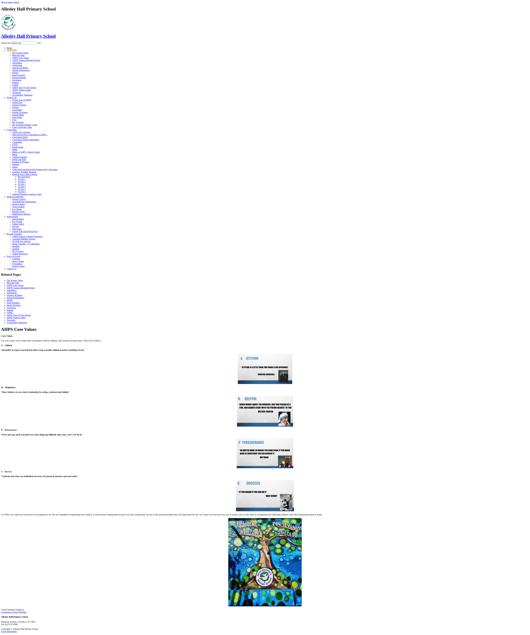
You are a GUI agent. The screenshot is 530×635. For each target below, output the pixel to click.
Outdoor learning (19, 157)
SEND (15, 73)
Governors (16, 80)
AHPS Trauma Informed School (26, 60)
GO (39, 43)
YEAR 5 (22, 189)
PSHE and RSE (19, 159)
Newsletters (17, 264)
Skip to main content (10, 2)
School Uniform (19, 105)
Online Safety (18, 224)
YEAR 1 (22, 179)
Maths (15, 149)
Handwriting (17, 147)
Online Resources (20, 254)
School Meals (18, 115)
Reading (15, 246)
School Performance (21, 70)
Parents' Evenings (20, 112)
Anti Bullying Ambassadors (24, 202)
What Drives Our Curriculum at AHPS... (30, 135)
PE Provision (18, 251)
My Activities (18, 122)
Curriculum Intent (20, 137)
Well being (17, 229)
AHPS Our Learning (21, 132)
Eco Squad (17, 209)
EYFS (15, 144)
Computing (17, 142)
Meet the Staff (18, 55)
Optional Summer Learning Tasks (27, 194)
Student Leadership (15, 197)
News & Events (13, 256)
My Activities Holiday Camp (24, 125)
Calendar (16, 259)
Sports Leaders (18, 204)
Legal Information (9, 631)
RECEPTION (24, 177)
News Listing (18, 261)
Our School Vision (20, 53)
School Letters (18, 266)
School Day (17, 102)
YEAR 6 (22, 192)
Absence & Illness (20, 68)
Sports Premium (19, 77)
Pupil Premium (18, 75)
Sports (15, 167)
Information (12, 50)
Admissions (17, 65)
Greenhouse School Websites (13, 612)
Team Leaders (18, 207)
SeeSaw (15, 107)
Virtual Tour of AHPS (21, 100)
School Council (19, 199)
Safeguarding (12, 216)
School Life (12, 97)
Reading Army (18, 211)
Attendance (17, 63)
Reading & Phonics (20, 162)
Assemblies (17, 110)
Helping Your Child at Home (24, 174)
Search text (6, 43)
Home (9, 48)
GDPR (15, 85)
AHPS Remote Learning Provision (27, 236)
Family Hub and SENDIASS (25, 231)
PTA (14, 120)
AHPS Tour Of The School (24, 87)
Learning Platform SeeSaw (24, 239)
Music (15, 154)
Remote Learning (14, 234)
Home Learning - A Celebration (26, 244)
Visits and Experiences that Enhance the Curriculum (34, 169)
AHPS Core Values (20, 58)
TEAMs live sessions (21, 241)
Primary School (28, 35)
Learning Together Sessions (24, 172)
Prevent (15, 226)
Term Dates (17, 117)
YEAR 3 (22, 184)
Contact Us (11, 269)
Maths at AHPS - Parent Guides (26, 152)
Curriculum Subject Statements (25, 140)
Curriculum (12, 130)
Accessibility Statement (22, 95)
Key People (17, 221)
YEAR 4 (22, 187)
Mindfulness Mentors (21, 214)
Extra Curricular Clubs (22, 127)
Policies (15, 82)
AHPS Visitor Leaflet (21, 90)
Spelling (15, 164)
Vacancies (16, 92)
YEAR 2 (22, 182)
